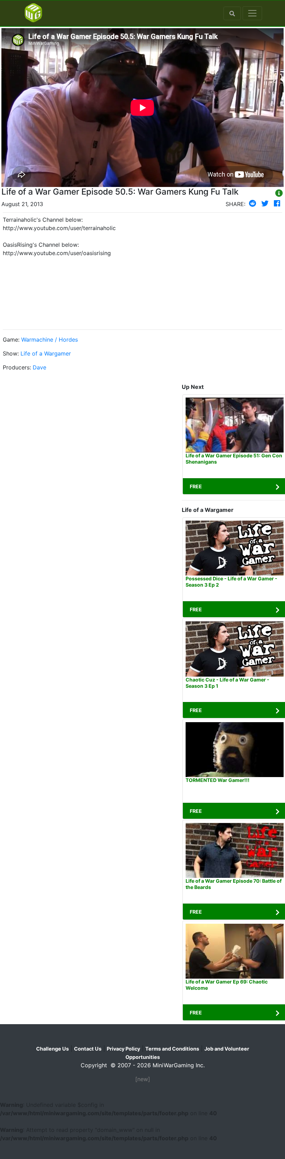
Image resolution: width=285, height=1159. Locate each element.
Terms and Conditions (172, 1049)
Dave (39, 367)
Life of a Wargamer (46, 353)
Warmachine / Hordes (49, 339)
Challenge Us (52, 1049)
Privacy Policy (123, 1049)
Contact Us (87, 1049)
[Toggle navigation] (252, 13)
